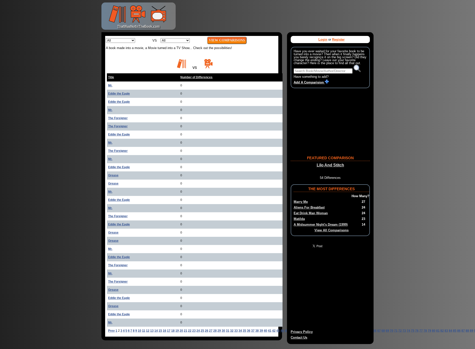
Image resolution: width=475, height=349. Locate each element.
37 (253, 330)
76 (417, 330)
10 (139, 330)
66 (375, 330)
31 (227, 330)
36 (248, 330)
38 (257, 330)
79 (429, 330)
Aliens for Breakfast (309, 207)
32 (232, 330)
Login (322, 39)
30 (223, 330)
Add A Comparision (309, 82)
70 (391, 330)
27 (211, 330)
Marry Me (301, 202)
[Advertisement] (276, 16)
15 (160, 330)
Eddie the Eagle (119, 93)
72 (400, 330)
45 (286, 330)
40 (265, 330)
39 (261, 330)
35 (244, 330)
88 (467, 330)
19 (177, 330)
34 (240, 330)
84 (450, 330)
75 (412, 330)
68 (383, 330)
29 (219, 330)
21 (185, 330)
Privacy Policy (302, 332)
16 (164, 330)
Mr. (110, 85)
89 (471, 330)
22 (189, 330)
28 (215, 330)
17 (168, 330)
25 (202, 330)
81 (438, 330)
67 (379, 330)
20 (181, 330)
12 (147, 330)
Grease (113, 175)
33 (236, 330)
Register (338, 39)
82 (442, 330)
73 (404, 330)
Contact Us (299, 337)
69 (387, 330)
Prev (111, 330)
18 (173, 330)
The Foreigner (118, 118)
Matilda (299, 219)
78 (425, 330)
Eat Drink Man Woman (311, 213)
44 (282, 330)
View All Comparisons (331, 230)
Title (111, 77)
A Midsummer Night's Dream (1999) (321, 224)
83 (446, 330)
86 (459, 330)
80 (433, 330)
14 (156, 330)
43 (278, 330)
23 (194, 330)
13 (152, 330)
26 (206, 330)
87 (463, 330)
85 (454, 330)
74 (408, 330)
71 (396, 330)
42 (274, 330)
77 (421, 330)
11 (143, 330)
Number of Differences (196, 77)
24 (198, 330)
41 (269, 330)
